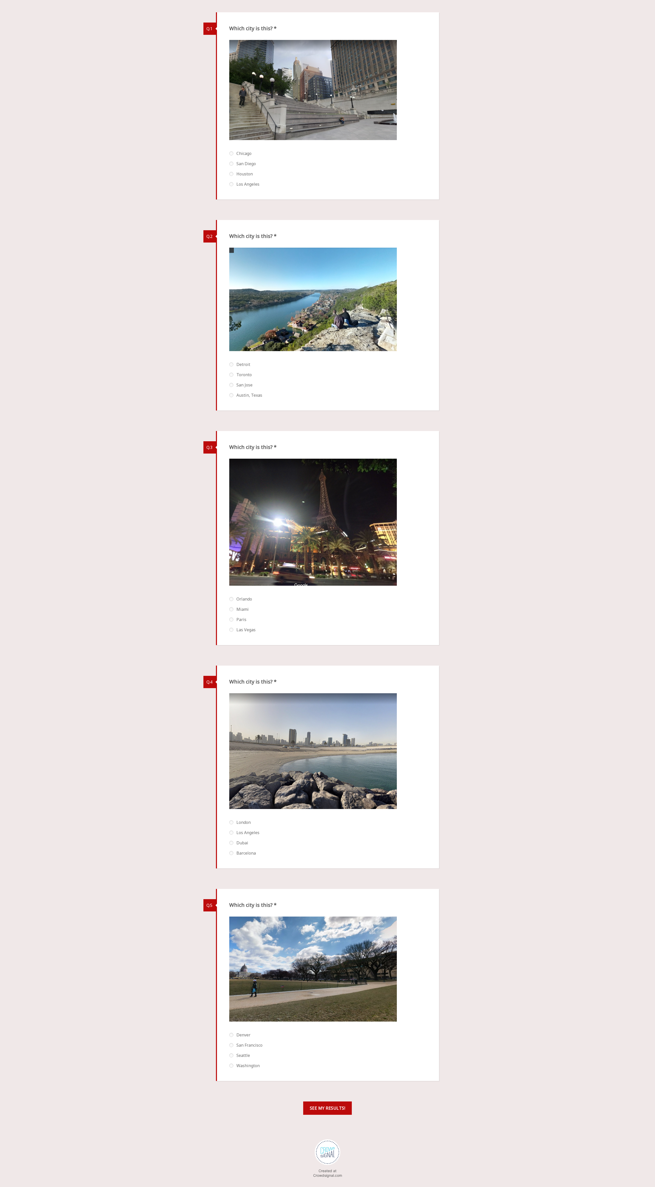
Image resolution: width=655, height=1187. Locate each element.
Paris (241, 619)
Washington (248, 1065)
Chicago (244, 153)
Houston (244, 174)
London (243, 822)
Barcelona (246, 853)
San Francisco (249, 1045)
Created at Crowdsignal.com (327, 1173)
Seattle (243, 1055)
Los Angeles (247, 184)
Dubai (242, 843)
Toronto (244, 374)
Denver (243, 1035)
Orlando (244, 599)
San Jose (244, 385)
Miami (242, 609)
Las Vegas (246, 630)
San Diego (246, 163)
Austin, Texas (249, 395)
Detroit (243, 364)
